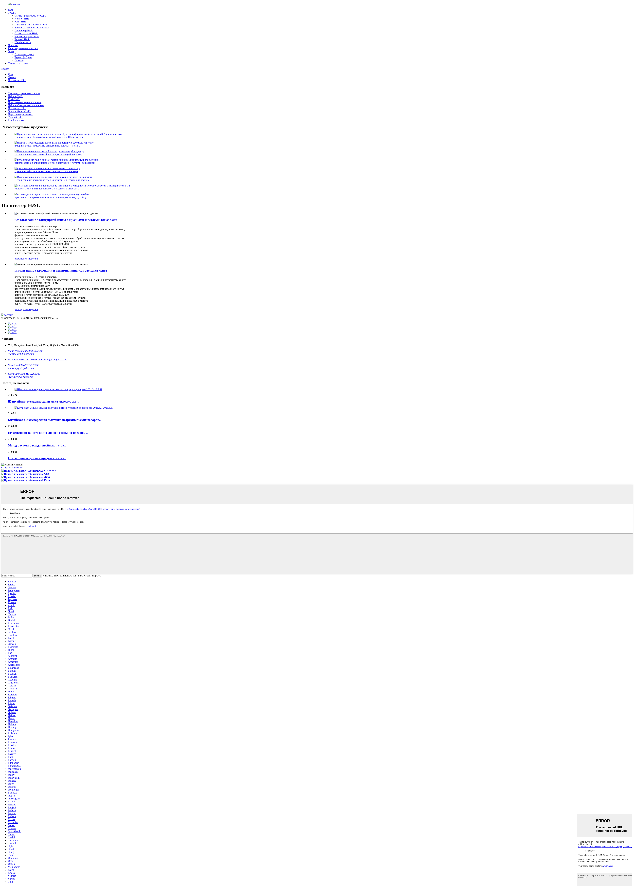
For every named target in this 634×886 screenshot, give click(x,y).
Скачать (19, 60)
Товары (12, 12)
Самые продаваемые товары (30, 15)
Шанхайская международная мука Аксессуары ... (43, 401)
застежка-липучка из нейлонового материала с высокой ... (47, 188)
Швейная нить (23, 42)
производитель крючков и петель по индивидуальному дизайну (51, 197)
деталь (34, 258)
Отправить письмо (11, 467)
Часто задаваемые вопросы (23, 48)
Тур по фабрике (23, 57)
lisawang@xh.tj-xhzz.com (53, 359)
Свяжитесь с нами (18, 63)
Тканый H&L (22, 39)
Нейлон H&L (22, 18)
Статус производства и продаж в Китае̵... (37, 458)
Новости (13, 45)
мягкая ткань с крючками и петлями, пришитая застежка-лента (61, 270)
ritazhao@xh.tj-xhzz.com (21, 353)
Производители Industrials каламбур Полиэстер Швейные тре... (50, 137)
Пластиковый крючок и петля (31, 24)
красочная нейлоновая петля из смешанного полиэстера (46, 171)
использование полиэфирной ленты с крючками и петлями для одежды (55, 162)
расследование (23, 258)
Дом (10, 9)
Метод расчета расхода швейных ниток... (37, 445)
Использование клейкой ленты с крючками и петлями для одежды (52, 180)
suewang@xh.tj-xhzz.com (21, 368)
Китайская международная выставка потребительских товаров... (55, 420)
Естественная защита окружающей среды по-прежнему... (48, 432)
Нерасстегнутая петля (27, 36)
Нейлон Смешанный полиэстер (32, 27)
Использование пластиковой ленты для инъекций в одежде (48, 154)
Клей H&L (21, 21)
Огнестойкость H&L (26, 33)
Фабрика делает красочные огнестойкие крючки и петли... (48, 145)
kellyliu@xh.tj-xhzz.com (20, 376)
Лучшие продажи (24, 54)
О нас (11, 51)
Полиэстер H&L (24, 30)
